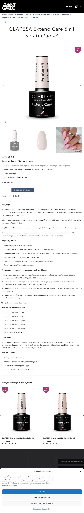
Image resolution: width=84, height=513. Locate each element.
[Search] (81, 6)
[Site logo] (9, 6)
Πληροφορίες (37, 509)
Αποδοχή (42, 492)
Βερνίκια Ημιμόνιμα (62, 14)
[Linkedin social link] (16, 196)
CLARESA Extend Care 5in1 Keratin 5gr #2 (59, 438)
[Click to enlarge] (5, 121)
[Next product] (8, 22)
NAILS (28, 14)
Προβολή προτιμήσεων (42, 504)
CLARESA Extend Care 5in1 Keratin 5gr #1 (18, 438)
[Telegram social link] (18, 196)
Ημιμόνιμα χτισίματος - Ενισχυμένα (15, 17)
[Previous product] (3, 22)
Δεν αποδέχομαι (42, 498)
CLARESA (34, 17)
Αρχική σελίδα (7, 14)
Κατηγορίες (19, 14)
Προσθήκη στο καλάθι (23, 190)
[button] (81, 471)
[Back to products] (5, 22)
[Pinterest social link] (13, 196)
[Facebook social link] (7, 196)
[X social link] (10, 196)
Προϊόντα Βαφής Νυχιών (42, 14)
